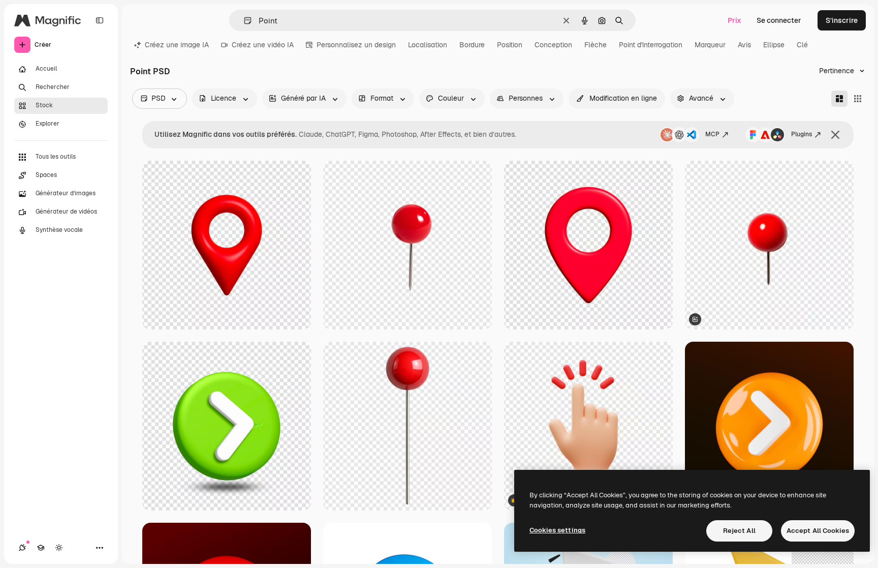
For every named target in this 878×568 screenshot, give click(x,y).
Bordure (472, 44)
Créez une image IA (177, 44)
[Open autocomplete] (244, 20)
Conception (553, 44)
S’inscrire (842, 20)
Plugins (801, 134)
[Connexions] (22, 548)
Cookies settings (557, 530)
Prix (734, 20)
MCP (712, 134)
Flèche (595, 44)
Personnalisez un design (356, 44)
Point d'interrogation (650, 44)
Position (509, 44)
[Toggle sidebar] (99, 20)
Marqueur (710, 44)
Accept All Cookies (818, 530)
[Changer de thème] (59, 548)
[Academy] (41, 548)
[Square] (858, 99)
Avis (744, 44)
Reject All (739, 530)
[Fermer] (835, 135)
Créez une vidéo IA (263, 44)
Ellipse (774, 44)
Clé (802, 44)
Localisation (427, 44)
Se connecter (779, 20)
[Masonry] (839, 99)
